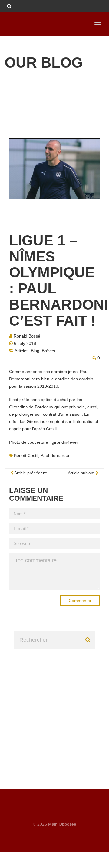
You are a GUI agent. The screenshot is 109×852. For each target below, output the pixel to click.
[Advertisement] (54, 703)
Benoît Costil (26, 455)
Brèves (48, 350)
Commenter (80, 600)
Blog (35, 350)
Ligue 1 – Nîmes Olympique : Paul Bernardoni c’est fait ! (58, 280)
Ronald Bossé (27, 336)
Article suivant (82, 472)
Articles (21, 350)
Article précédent (30, 472)
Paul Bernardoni (56, 455)
